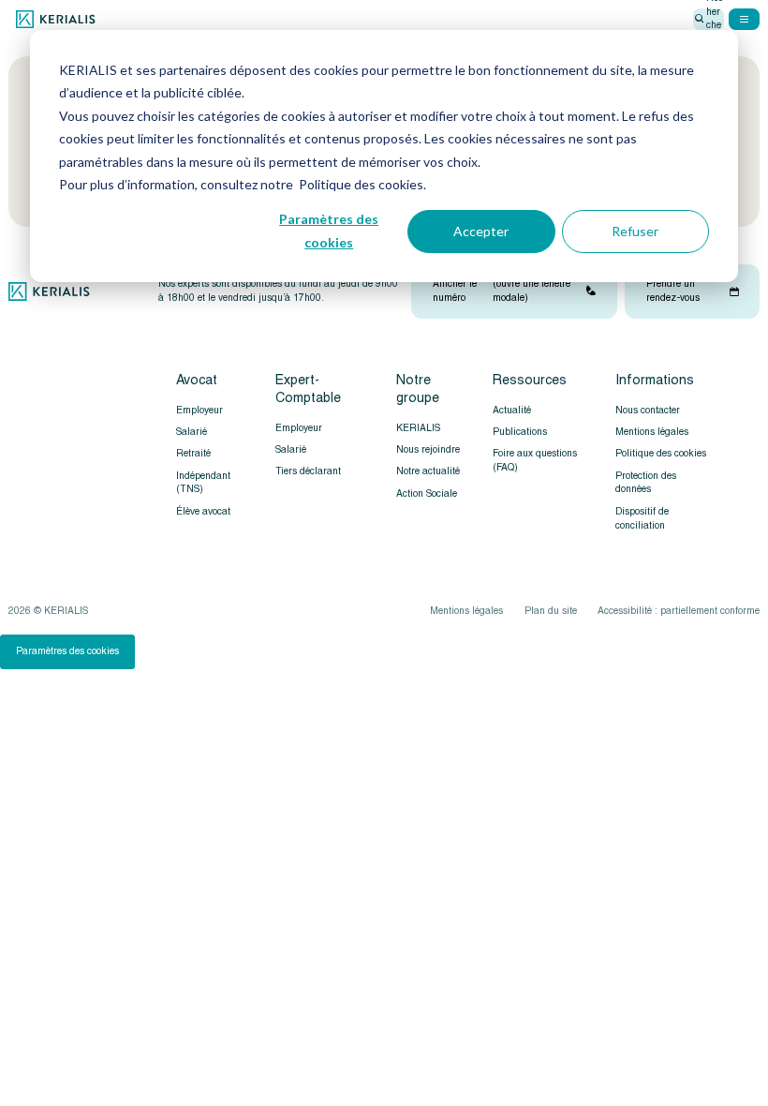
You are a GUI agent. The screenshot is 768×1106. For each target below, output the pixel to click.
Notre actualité (428, 471)
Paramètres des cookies (328, 230)
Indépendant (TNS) (203, 483)
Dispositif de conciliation (642, 518)
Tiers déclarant (308, 471)
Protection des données (645, 483)
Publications (520, 432)
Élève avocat (203, 511)
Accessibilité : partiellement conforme (679, 611)
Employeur (199, 410)
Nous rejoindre (428, 449)
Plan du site (550, 611)
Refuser (635, 231)
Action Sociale (426, 493)
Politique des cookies (660, 453)
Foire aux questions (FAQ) (535, 460)
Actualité (512, 410)
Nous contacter (647, 410)
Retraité (193, 453)
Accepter (481, 231)
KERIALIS (418, 428)
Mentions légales (651, 432)
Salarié (191, 432)
